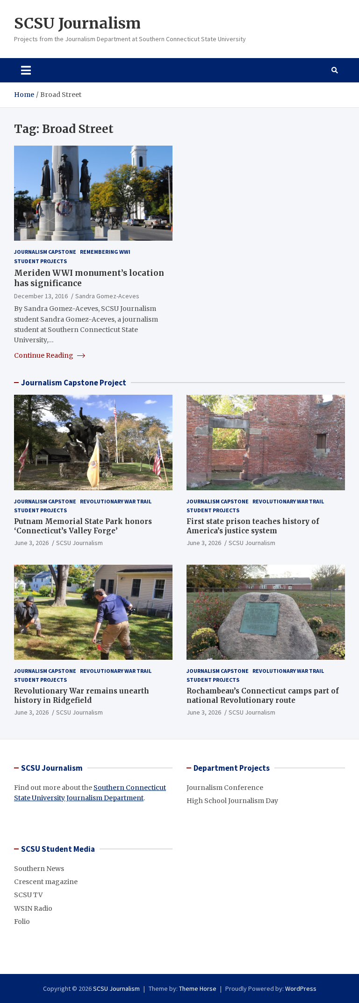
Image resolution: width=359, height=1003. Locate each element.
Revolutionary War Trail (115, 501)
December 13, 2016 (41, 296)
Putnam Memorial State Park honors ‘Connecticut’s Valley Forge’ (83, 526)
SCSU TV (28, 895)
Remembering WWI (105, 251)
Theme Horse (197, 988)
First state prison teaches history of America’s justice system (253, 526)
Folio (22, 921)
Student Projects (40, 261)
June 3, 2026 (31, 542)
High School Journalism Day (232, 800)
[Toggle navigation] (26, 70)
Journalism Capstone (45, 251)
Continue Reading (44, 355)
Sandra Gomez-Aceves (107, 296)
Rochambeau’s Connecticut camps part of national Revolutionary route (263, 695)
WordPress (300, 988)
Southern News (39, 868)
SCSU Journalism (77, 23)
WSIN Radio (33, 908)
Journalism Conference (225, 787)
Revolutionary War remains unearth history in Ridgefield (81, 695)
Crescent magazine (46, 882)
